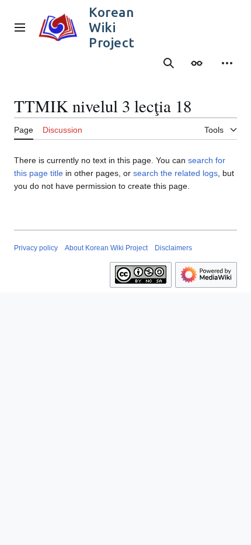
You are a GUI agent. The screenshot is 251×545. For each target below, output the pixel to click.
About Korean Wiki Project (106, 248)
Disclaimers (173, 248)
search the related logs (175, 173)
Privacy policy (36, 248)
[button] (20, 27)
